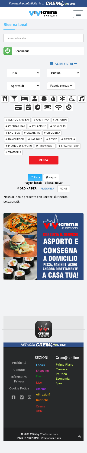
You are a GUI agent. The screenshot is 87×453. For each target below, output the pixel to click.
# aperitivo (41, 119)
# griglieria (52, 133)
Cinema (41, 389)
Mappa (52, 177)
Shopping (42, 371)
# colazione (37, 126)
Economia (63, 379)
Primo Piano (64, 365)
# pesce (51, 139)
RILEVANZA (47, 188)
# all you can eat (17, 119)
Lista (36, 177)
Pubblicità (19, 363)
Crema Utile (40, 408)
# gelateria (32, 133)
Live (39, 383)
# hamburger (15, 139)
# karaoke (35, 139)
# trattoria (13, 152)
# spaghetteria (68, 146)
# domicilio (58, 126)
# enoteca (13, 133)
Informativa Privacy (19, 379)
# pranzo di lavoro (19, 146)
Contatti (19, 370)
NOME (63, 188)
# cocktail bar (15, 126)
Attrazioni (43, 394)
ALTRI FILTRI (63, 64)
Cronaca (62, 369)
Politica (61, 374)
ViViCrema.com (49, 434)
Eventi (40, 376)
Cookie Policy (19, 388)
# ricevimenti (45, 146)
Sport (60, 383)
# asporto (60, 119)
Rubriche (42, 400)
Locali (40, 365)
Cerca (43, 160)
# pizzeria (68, 139)
